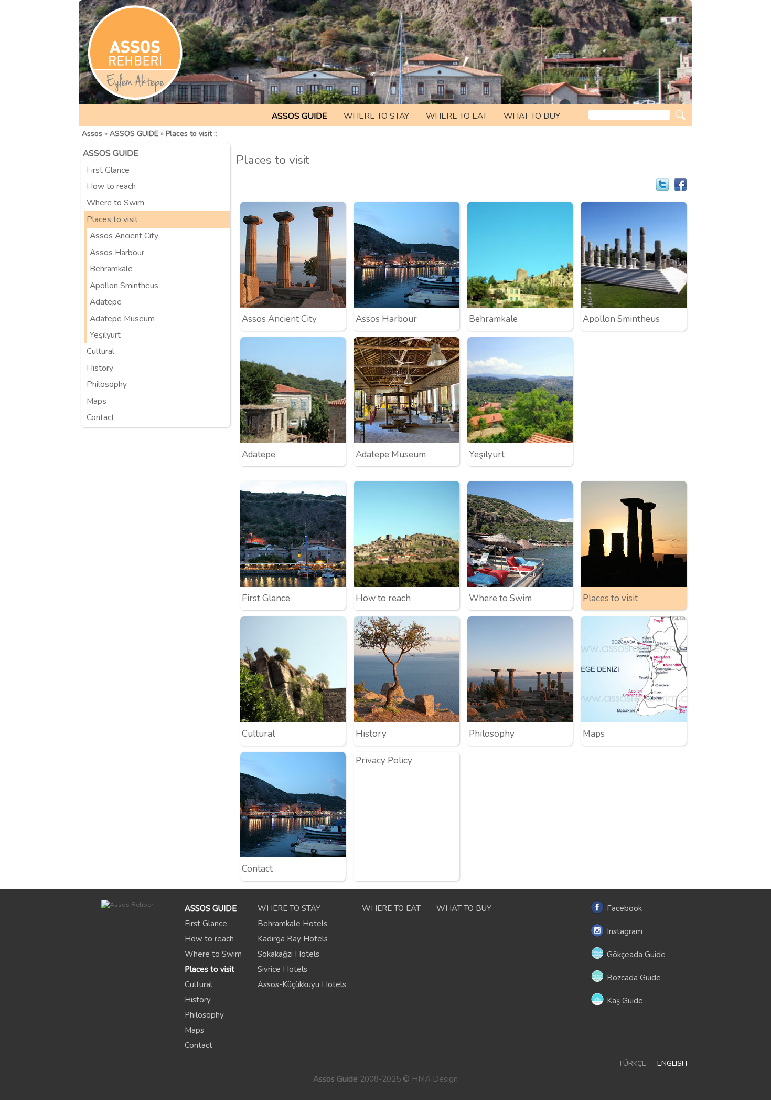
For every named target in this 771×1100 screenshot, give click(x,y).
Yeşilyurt (105, 335)
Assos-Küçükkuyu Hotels (302, 984)
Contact (100, 417)
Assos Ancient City (124, 236)
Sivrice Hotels (282, 969)
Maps (96, 401)
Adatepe (106, 302)
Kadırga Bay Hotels (293, 939)
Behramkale (111, 269)
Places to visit (189, 134)
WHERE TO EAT (456, 116)
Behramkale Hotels (292, 923)
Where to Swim (115, 202)
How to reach (111, 186)
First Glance (108, 170)
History (100, 368)
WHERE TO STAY (376, 116)
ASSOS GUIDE (299, 116)
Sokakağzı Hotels (288, 954)
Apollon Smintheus (124, 285)
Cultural (100, 351)
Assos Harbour (117, 252)
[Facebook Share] (680, 184)
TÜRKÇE (632, 1063)
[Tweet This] (662, 184)
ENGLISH (672, 1063)
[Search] (680, 115)
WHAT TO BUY (532, 116)
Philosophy (107, 384)
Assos (92, 134)
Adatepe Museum (122, 318)
